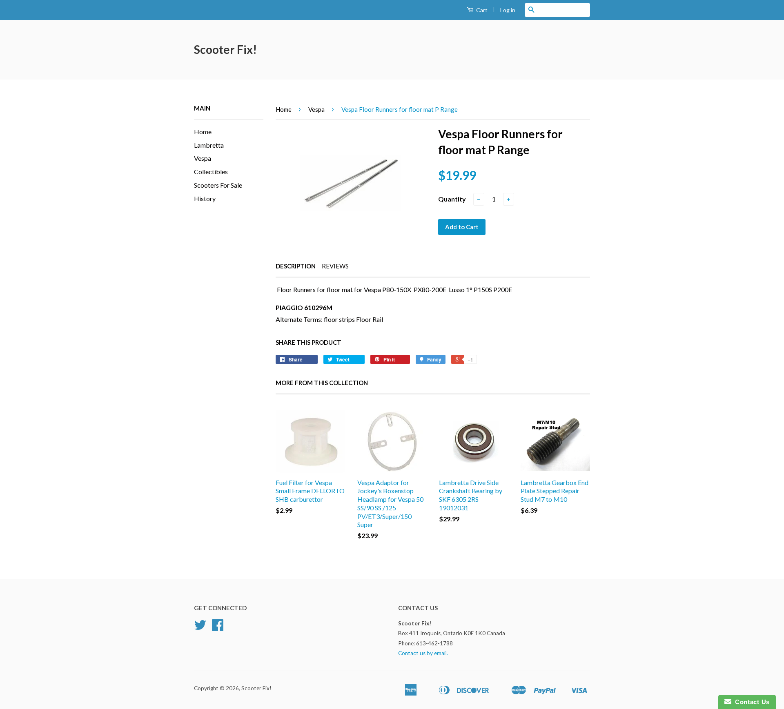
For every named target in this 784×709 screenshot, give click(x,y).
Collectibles (211, 171)
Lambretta (209, 145)
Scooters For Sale (218, 185)
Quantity (452, 199)
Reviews (335, 266)
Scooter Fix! (225, 49)
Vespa (202, 158)
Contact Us (750, 701)
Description (296, 266)
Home (203, 131)
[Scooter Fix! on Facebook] (218, 628)
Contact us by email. (423, 653)
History (205, 198)
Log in (507, 10)
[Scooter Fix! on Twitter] (200, 628)
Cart (481, 10)
